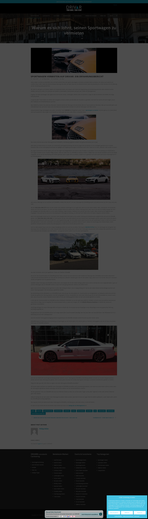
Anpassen (139, 512)
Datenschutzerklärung (128, 516)
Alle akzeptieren (114, 512)
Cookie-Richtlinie (118, 516)
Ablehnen (127, 512)
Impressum (136, 516)
